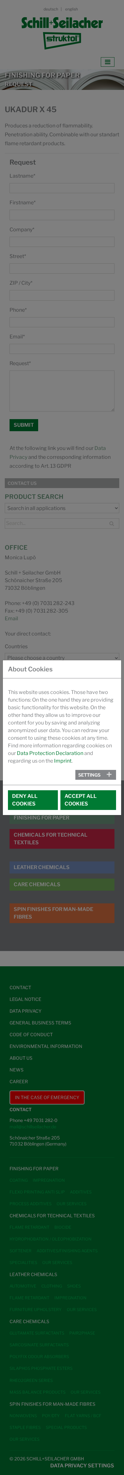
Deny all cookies (25, 800)
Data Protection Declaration (50, 753)
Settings (89, 775)
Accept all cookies (81, 800)
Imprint (63, 761)
